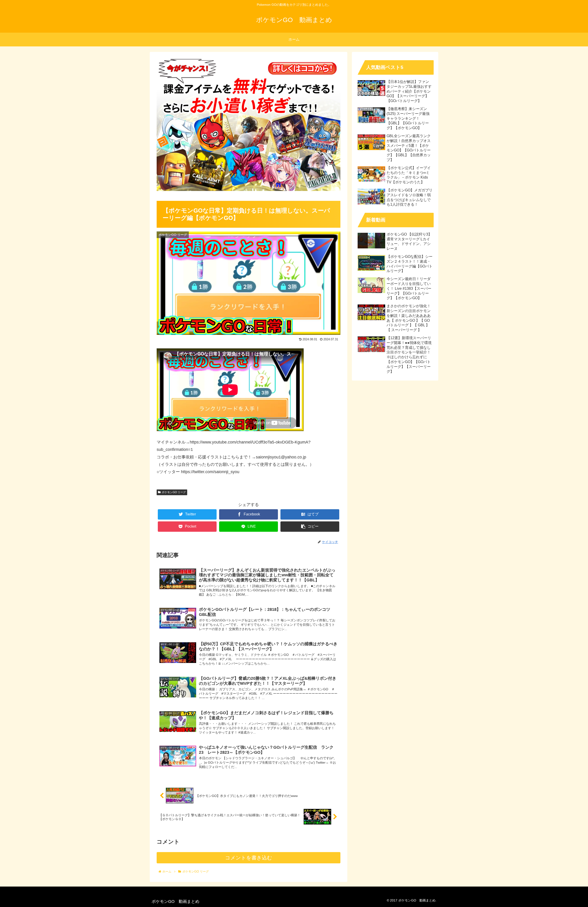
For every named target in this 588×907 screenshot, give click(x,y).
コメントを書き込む (248, 858)
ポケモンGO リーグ (174, 492)
